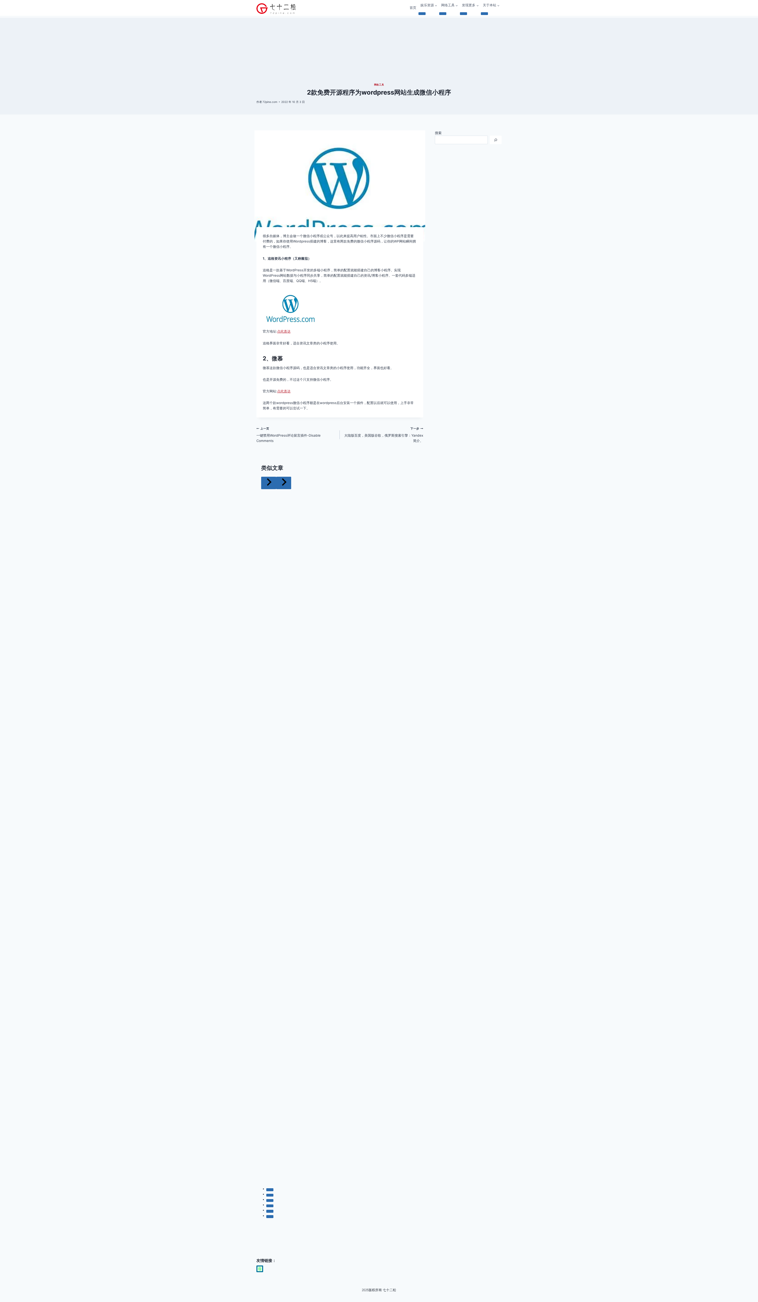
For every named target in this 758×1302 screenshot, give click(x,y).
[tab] (269, 1189)
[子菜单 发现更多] (463, 13)
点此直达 (284, 331)
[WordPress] (259, 1268)
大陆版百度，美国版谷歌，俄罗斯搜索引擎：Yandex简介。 (383, 435)
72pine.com (270, 101)
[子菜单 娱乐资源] (422, 13)
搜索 (438, 133)
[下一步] (283, 483)
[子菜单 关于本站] (484, 13)
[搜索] (496, 140)
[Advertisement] (379, 45)
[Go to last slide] (268, 483)
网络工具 (379, 84)
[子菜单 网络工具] (442, 13)
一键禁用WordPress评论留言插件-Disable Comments (288, 435)
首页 (413, 8)
